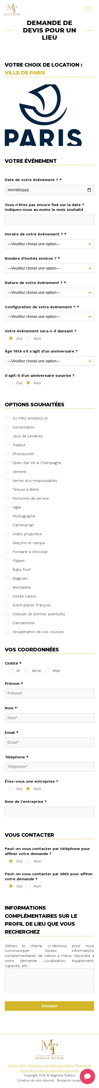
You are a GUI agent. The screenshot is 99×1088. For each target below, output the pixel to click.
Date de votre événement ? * (33, 179)
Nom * (11, 708)
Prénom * (14, 683)
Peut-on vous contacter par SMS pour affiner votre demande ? (49, 876)
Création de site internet (35, 1080)
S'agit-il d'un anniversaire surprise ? (39, 375)
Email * (12, 732)
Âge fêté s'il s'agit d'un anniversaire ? (41, 351)
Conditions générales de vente (56, 1070)
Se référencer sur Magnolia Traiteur (48, 1065)
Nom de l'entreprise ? (26, 801)
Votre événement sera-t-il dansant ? (40, 331)
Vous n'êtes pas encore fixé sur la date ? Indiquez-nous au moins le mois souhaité (44, 207)
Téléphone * (17, 757)
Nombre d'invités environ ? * (32, 258)
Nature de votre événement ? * (35, 282)
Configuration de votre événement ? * (42, 307)
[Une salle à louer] (26, 10)
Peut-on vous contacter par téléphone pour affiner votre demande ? (47, 851)
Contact (14, 1065)
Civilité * (13, 663)
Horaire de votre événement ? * (36, 234)
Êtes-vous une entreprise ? (31, 781)
